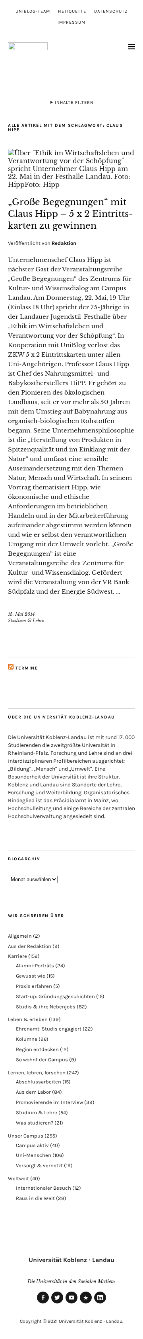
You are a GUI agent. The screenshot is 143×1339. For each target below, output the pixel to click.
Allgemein (20, 936)
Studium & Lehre (26, 620)
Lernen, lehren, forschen (37, 1073)
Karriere (17, 956)
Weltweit (18, 1178)
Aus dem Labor (33, 1092)
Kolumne (26, 1039)
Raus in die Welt (35, 1198)
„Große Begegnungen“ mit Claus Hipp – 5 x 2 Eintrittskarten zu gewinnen (70, 214)
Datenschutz (111, 11)
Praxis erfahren (34, 986)
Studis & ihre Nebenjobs (45, 1007)
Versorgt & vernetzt (39, 1165)
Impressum (71, 22)
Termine (26, 668)
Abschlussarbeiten (38, 1082)
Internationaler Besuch (43, 1188)
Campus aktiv (32, 1145)
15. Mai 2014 (21, 614)
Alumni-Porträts (35, 966)
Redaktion (64, 243)
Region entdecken (37, 1049)
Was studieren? (34, 1123)
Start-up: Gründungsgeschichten (55, 996)
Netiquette (72, 11)
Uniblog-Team (32, 11)
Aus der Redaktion (29, 946)
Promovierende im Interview (49, 1102)
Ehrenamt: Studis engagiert (48, 1029)
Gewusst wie (30, 976)
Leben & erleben (28, 1019)
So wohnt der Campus (42, 1060)
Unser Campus (25, 1136)
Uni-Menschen (33, 1155)
